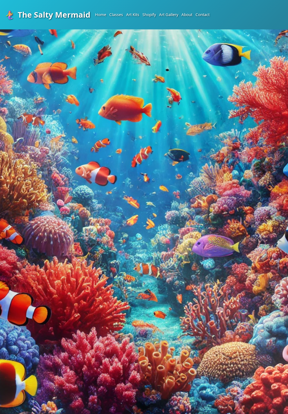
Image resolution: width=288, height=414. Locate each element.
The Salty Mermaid (47, 14)
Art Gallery (168, 14)
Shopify (149, 14)
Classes (116, 14)
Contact (203, 14)
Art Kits (132, 14)
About (186, 14)
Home (100, 14)
